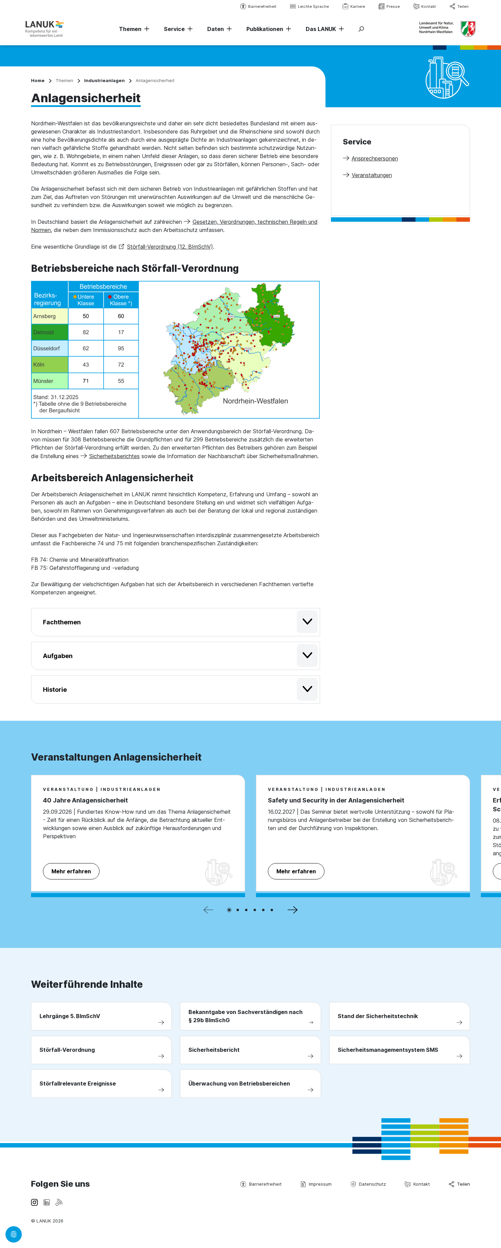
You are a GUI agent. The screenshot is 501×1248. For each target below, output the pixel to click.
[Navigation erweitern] (145, 29)
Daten (215, 29)
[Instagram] (34, 1202)
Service (174, 29)
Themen (130, 29)
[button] (229, 910)
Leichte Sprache (313, 6)
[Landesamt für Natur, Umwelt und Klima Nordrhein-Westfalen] (45, 28)
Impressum (320, 1184)
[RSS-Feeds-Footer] (59, 1202)
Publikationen (264, 29)
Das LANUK (321, 29)
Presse (393, 6)
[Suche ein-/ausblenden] (361, 29)
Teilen (463, 6)
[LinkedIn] (46, 1202)
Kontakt (428, 6)
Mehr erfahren (71, 871)
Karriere (357, 6)
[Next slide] (293, 910)
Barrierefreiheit (262, 6)
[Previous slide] (208, 910)
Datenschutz (372, 1184)
